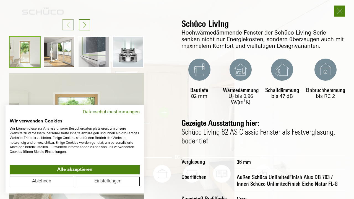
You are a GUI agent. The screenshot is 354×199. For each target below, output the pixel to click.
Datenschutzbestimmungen (111, 112)
